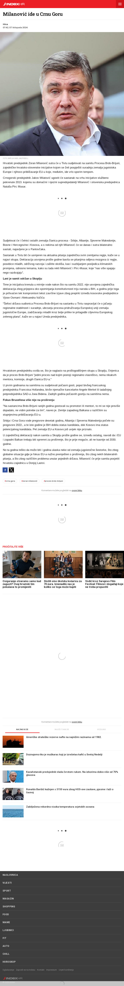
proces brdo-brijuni (53, 481)
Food (6, 914)
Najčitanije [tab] (62, 729)
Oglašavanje (8, 970)
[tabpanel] (62, 778)
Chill (6, 954)
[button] (120, 4)
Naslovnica (10, 875)
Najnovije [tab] (22, 729)
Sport (7, 890)
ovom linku (77, 490)
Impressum (51, 970)
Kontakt (40, 970)
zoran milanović (29, 481)
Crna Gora (10, 481)
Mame (6, 922)
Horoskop (9, 962)
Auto (6, 946)
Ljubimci (8, 930)
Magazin (8, 898)
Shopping (9, 906)
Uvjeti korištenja (66, 970)
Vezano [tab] (101, 729)
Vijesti (7, 883)
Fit (4, 938)
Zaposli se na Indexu (25, 970)
